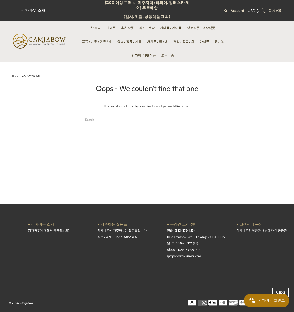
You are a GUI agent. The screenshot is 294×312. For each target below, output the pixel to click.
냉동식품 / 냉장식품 (201, 28)
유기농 (219, 42)
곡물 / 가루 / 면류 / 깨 (97, 42)
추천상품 (127, 28)
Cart (274, 10)
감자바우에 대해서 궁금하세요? (49, 230)
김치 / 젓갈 (147, 28)
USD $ (253, 11)
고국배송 (167, 55)
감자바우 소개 (33, 10)
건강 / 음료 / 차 (183, 42)
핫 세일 (95, 28)
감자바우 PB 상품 (144, 55)
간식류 (204, 42)
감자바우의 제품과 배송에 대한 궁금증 (261, 230)
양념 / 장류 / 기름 (129, 42)
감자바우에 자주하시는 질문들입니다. (122, 230)
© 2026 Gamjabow (21, 303)
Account (237, 10)
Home (15, 76)
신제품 (111, 28)
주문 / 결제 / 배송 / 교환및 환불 (117, 237)
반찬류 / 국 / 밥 (157, 42)
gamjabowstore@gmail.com (184, 256)
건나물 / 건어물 (171, 28)
